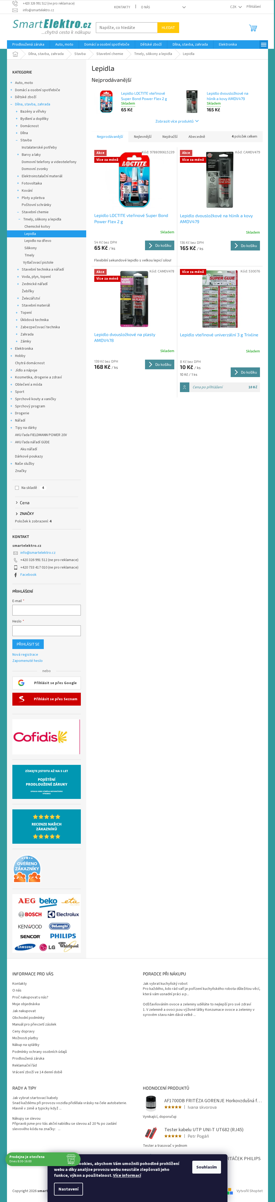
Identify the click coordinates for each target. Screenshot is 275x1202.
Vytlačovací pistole (38, 262)
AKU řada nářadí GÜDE (32, 442)
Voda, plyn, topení (36, 276)
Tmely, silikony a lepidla (42, 219)
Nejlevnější (142, 136)
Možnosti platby (25, 1038)
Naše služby (24, 463)
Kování (27, 190)
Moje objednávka (26, 1004)
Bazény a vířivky (33, 111)
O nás (145, 7)
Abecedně (197, 136)
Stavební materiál (36, 305)
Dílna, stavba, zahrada (32, 104)
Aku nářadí (28, 449)
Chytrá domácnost (30, 363)
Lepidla (30, 234)
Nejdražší (170, 136)
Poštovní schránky (36, 205)
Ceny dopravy (23, 1031)
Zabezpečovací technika (40, 327)
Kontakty (122, 7)
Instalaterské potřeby (39, 147)
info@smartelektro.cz (38, 552)
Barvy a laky (31, 154)
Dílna (24, 133)
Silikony (30, 248)
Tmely (29, 255)
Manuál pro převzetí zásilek (34, 1024)
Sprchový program (30, 406)
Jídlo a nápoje (26, 370)
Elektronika (24, 348)
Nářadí (20, 420)
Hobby (20, 356)
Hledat (168, 27)
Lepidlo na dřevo (37, 241)
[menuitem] (28, 44)
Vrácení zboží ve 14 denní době (37, 1072)
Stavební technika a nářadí (43, 269)
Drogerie (22, 413)
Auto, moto (24, 83)
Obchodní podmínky (28, 1017)
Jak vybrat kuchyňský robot (165, 983)
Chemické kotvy (37, 226)
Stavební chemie (35, 212)
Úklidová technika (34, 320)
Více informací (127, 1175)
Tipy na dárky (26, 427)
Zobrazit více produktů (174, 121)
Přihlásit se (28, 644)
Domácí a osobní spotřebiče (37, 90)
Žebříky (28, 291)
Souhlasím (206, 1167)
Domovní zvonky (35, 169)
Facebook (28, 574)
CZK (233, 7)
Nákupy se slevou (26, 1118)
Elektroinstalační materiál (42, 176)
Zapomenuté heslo (27, 660)
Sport (19, 391)
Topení (26, 312)
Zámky (25, 341)
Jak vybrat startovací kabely (35, 1098)
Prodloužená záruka (28, 1058)
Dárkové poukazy (29, 456)
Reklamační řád (24, 1065)
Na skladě (32, 488)
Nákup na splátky (25, 1045)
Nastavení (68, 1189)
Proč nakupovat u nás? (30, 997)
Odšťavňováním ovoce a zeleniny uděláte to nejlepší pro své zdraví (197, 1004)
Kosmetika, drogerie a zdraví (38, 377)
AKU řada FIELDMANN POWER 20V (41, 435)
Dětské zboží (25, 97)
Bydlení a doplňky (34, 118)
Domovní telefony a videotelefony (49, 162)
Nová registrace (25, 654)
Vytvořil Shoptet (250, 1191)
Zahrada (27, 334)
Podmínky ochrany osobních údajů (39, 1051)
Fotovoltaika (32, 183)
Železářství (31, 298)
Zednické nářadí (35, 284)
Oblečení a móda (28, 384)
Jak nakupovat (24, 1011)
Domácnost (29, 126)
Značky (21, 471)
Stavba (26, 140)
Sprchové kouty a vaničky (35, 399)
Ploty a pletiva (33, 198)
